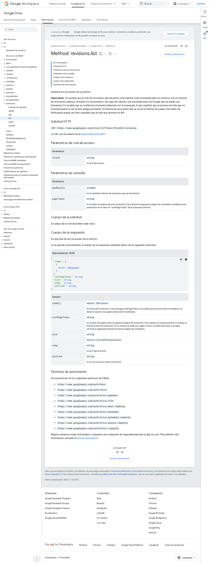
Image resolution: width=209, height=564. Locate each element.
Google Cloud (155, 523)
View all (152, 532)
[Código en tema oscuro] (186, 259)
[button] (20, 43)
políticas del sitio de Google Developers (119, 474)
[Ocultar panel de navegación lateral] (37, 558)
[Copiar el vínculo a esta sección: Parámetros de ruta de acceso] (97, 143)
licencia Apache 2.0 (53, 474)
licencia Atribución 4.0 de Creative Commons (133, 471)
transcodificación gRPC (93, 134)
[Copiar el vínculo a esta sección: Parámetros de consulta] (88, 173)
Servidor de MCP (67, 19)
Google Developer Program (58, 498)
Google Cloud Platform (132, 545)
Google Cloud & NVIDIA (55, 518)
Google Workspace (77, 46)
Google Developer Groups (57, 503)
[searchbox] (20, 29)
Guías (33, 19)
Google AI (154, 545)
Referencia (47, 19)
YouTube (101, 523)
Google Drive (78, 3)
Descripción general (14, 19)
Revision (73, 267)
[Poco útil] (186, 46)
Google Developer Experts (57, 508)
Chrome (153, 503)
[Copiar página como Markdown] (110, 53)
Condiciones (51, 557)
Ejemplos (86, 19)
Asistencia (102, 19)
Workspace (30, 4)
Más (124, 3)
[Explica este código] (181, 259)
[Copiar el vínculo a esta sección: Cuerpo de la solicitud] (85, 217)
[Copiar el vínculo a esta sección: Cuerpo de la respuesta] (87, 233)
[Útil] (181, 46)
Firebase (153, 508)
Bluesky (100, 503)
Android (152, 498)
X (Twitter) (102, 518)
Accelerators (51, 513)
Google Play (154, 528)
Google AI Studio (157, 513)
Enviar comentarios (174, 54)
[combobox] (153, 3)
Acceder (201, 3)
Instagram (102, 508)
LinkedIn (101, 513)
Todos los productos (101, 3)
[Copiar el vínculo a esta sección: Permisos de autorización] (90, 372)
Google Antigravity (157, 518)
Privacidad (65, 557)
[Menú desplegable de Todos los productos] (115, 3)
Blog (99, 498)
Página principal (57, 3)
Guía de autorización (87, 438)
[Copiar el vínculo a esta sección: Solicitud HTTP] (74, 122)
